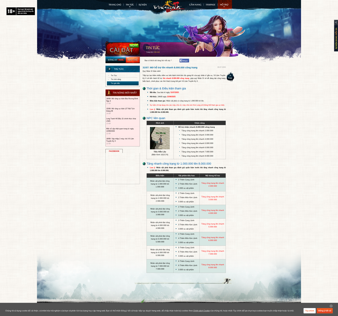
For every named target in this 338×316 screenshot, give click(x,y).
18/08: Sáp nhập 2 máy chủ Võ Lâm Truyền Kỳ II (120, 140)
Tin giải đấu (115, 83)
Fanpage (211, 6)
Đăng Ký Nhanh (115, 60)
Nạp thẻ (133, 60)
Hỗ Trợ (225, 6)
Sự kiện (143, 6)
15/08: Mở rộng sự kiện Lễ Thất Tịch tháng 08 (120, 110)
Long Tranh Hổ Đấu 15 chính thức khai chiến (121, 120)
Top (230, 77)
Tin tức (129, 6)
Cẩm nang (194, 6)
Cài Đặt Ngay (123, 49)
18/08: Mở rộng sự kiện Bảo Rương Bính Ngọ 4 (122, 100)
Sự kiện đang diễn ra (336, 35)
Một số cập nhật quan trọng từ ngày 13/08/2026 (120, 130)
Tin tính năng (116, 79)
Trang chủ (114, 6)
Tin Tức (114, 75)
